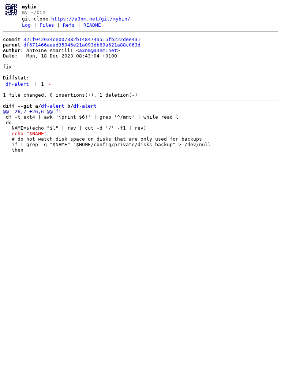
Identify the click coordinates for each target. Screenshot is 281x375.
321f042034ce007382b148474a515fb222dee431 (81, 39)
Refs (69, 25)
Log (26, 25)
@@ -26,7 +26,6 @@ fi (32, 111)
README (92, 25)
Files (47, 25)
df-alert (17, 84)
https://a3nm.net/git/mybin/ (90, 19)
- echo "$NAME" (25, 133)
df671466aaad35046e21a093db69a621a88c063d (81, 45)
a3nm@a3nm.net (98, 50)
